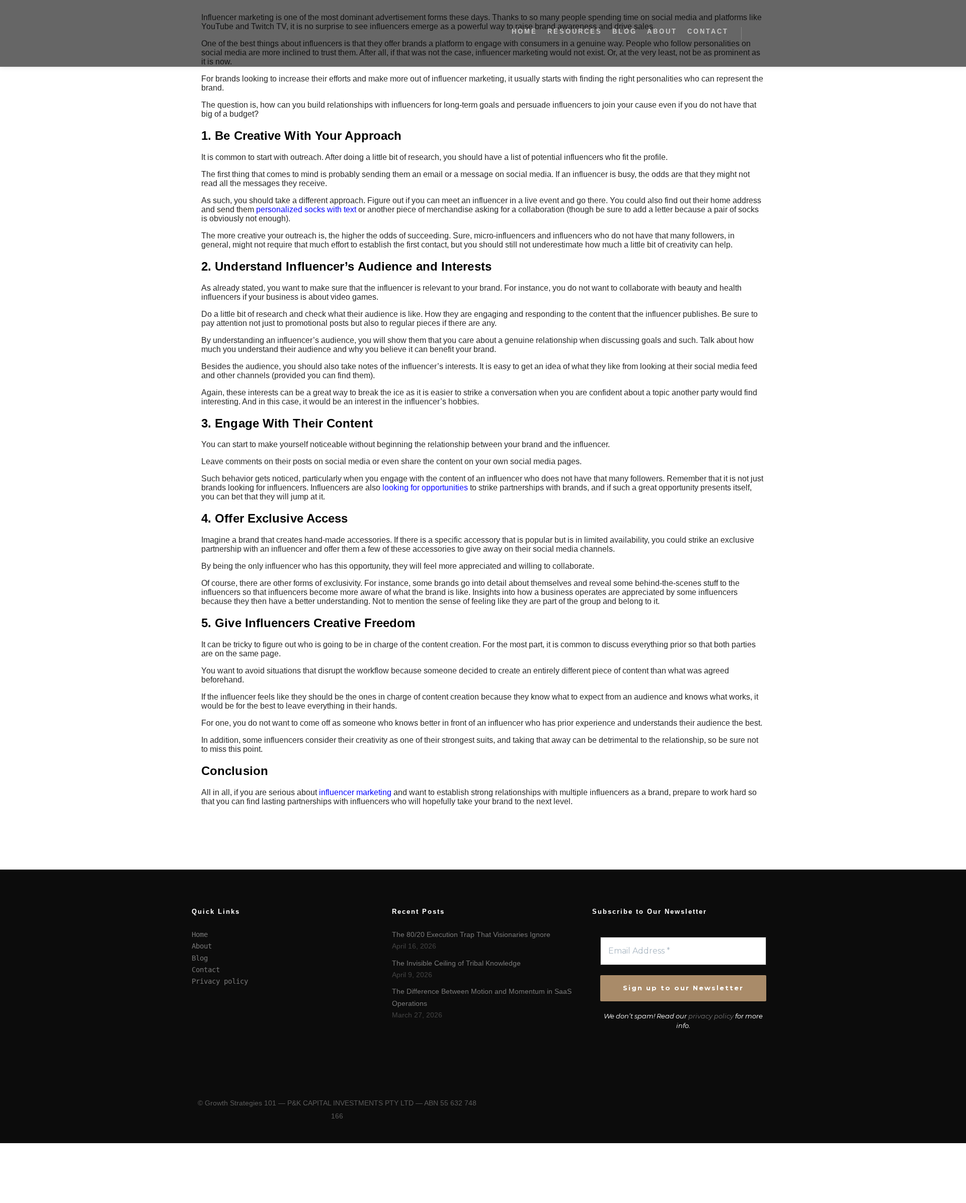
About (202, 946)
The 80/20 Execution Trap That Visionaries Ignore (471, 934)
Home (200, 934)
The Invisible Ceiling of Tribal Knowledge (456, 963)
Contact (206, 970)
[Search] (758, 33)
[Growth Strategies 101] (241, 33)
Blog (200, 958)
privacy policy (711, 1016)
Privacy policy (220, 981)
